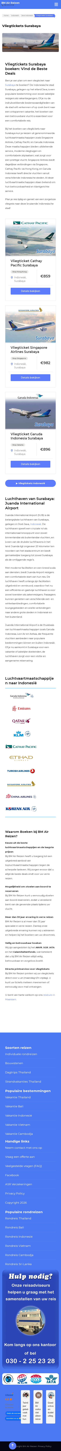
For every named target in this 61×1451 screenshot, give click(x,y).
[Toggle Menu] (56, 4)
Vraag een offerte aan (20, 1157)
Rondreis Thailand (18, 1218)
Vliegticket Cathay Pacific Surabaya (26, 263)
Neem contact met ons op (23, 1147)
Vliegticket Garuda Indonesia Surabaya (27, 436)
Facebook (12, 1175)
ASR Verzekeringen (18, 1184)
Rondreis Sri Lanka (18, 1264)
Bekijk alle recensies (14, 1413)
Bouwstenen (14, 1063)
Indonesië (20, 277)
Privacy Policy (15, 1193)
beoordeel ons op (12, 1418)
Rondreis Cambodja (19, 1255)
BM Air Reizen (10, 2)
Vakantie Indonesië (18, 1115)
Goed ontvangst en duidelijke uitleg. (50, 1409)
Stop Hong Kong (19, 272)
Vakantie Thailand (18, 1097)
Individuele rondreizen (21, 1054)
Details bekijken (30, 291)
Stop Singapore (19, 358)
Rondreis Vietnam (18, 1246)
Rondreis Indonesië (19, 1236)
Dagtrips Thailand (18, 1072)
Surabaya (10, 85)
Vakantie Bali (14, 1106)
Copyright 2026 (16, 1202)
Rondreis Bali (14, 1227)
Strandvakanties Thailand (23, 1081)
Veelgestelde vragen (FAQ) (23, 1166)
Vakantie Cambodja (19, 1134)
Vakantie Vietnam (17, 1124)
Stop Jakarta (17, 445)
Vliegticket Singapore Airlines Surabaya (29, 350)
